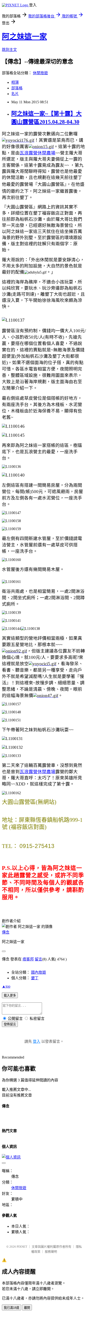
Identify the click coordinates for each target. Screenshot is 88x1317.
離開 (27, 1307)
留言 (38, 959)
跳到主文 (9, 50)
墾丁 (34, 978)
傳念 (5, 932)
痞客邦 (28, 959)
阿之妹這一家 (24, 36)
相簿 (15, 82)
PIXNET (22, 1246)
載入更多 (10, 995)
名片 (15, 94)
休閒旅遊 (40, 73)
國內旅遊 (38, 972)
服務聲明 (51, 1251)
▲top (6, 986)
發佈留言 (10, 1024)
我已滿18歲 (11, 1307)
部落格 (17, 88)
